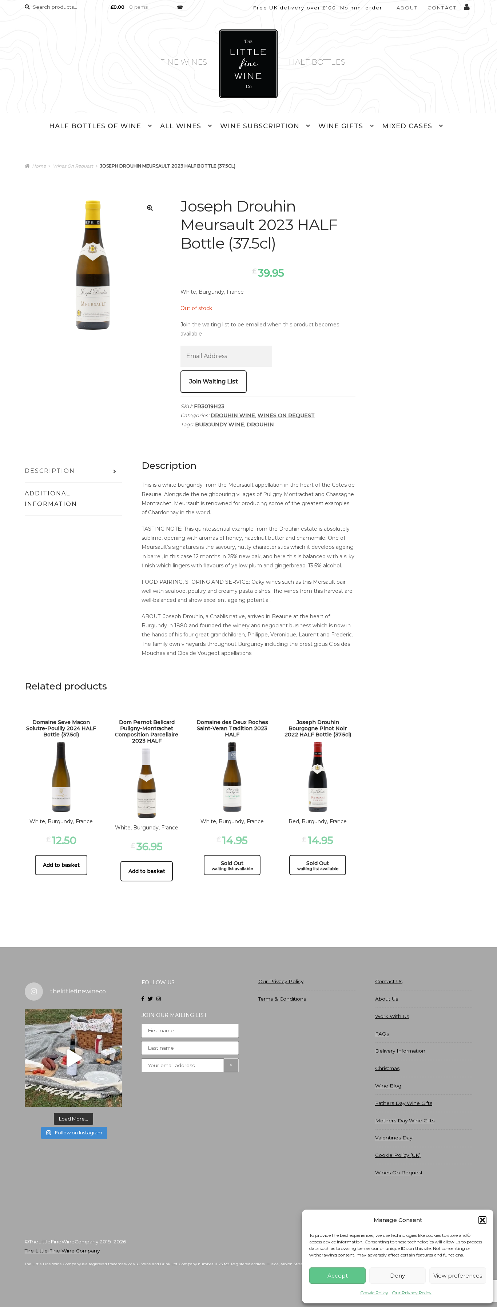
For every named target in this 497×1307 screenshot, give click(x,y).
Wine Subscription (259, 126)
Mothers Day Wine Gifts (404, 1120)
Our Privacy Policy (412, 1292)
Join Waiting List (213, 381)
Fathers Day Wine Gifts (403, 1103)
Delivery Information (400, 1051)
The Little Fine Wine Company (62, 1251)
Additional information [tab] (51, 498)
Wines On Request (73, 166)
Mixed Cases (407, 126)
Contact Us (388, 981)
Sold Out (232, 865)
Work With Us (392, 1016)
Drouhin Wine (233, 415)
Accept (337, 1275)
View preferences (457, 1275)
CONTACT (442, 8)
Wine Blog (388, 1086)
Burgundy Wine (219, 424)
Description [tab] (50, 470)
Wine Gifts (340, 126)
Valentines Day (393, 1138)
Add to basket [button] (61, 865)
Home (39, 166)
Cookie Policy (374, 1292)
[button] (482, 1220)
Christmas (387, 1068)
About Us (386, 999)
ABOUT (407, 8)
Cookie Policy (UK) (398, 1155)
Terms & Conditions (282, 999)
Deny (397, 1275)
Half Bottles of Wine (95, 126)
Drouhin (260, 424)
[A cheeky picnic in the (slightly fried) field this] (73, 1057)
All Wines (180, 126)
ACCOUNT (467, 5)
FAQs (382, 1034)
